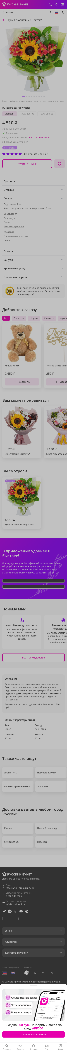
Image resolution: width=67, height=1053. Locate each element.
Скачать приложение (34, 1034)
